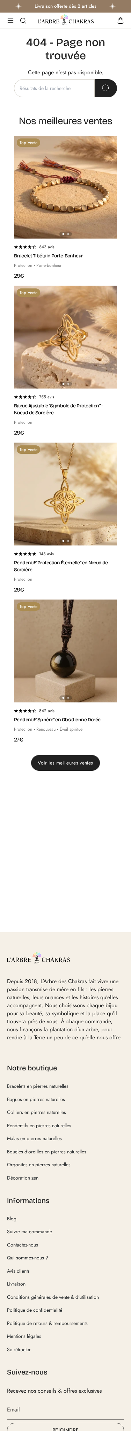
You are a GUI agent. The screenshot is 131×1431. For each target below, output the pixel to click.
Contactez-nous (22, 1244)
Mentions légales (24, 1336)
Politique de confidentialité (34, 1309)
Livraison (16, 1283)
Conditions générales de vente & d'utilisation (53, 1297)
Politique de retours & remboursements (47, 1323)
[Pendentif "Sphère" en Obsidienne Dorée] (65, 651)
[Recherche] (106, 88)
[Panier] (120, 20)
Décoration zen (22, 1177)
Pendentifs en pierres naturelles (39, 1125)
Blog (11, 1218)
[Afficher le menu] (10, 20)
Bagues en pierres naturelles (36, 1099)
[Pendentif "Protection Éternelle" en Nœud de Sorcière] (65, 494)
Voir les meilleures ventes (65, 762)
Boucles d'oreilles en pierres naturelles (46, 1151)
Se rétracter (19, 1349)
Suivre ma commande (29, 1231)
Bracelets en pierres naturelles (37, 1086)
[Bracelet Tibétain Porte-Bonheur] (65, 187)
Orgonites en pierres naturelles (39, 1164)
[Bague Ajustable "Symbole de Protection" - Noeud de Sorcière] (65, 337)
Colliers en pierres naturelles (36, 1112)
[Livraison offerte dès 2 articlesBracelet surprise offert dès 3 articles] (65, 6)
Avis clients (18, 1270)
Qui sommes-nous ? (27, 1257)
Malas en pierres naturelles (34, 1138)
